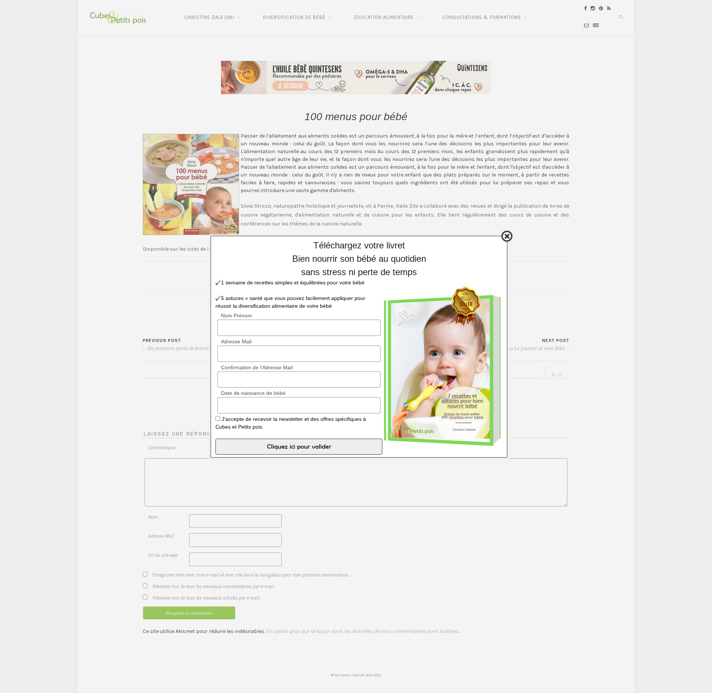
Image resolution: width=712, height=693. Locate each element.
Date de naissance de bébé (253, 393)
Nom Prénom (236, 316)
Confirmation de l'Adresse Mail (257, 367)
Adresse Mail (236, 341)
